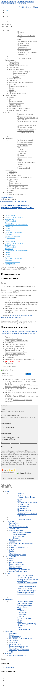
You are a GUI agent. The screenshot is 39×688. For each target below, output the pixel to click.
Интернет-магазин (15, 101)
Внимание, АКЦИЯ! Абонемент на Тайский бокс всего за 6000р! (21, 386)
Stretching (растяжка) (20, 73)
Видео (19, 38)
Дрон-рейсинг (14, 62)
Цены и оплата (10, 95)
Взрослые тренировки (25, 114)
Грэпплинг (13, 84)
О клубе (20, 34)
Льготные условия (15, 106)
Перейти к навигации (8, 2)
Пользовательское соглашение (28, 443)
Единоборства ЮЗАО (17, 187)
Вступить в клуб (23, 43)
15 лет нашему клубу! (12, 361)
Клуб (7, 30)
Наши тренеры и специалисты (23, 46)
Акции (11, 97)
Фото (19, 39)
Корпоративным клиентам (26, 129)
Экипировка (13, 179)
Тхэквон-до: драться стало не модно (19, 331)
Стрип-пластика (19, 75)
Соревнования (10, 357)
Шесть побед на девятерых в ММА (18, 333)
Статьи (11, 174)
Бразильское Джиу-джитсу (26, 162)
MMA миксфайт (15, 78)
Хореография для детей (17, 93)
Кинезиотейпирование (25, 133)
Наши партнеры (23, 51)
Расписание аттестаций (25, 131)
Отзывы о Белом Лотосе (26, 36)
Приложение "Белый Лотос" (27, 41)
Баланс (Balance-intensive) (22, 71)
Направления (9, 60)
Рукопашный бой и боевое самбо (21, 82)
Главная (3, 267)
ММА (19, 159)
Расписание (9, 138)
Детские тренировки (24, 116)
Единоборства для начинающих (20, 177)
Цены (11, 99)
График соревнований (25, 140)
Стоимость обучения (12, 350)
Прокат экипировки (24, 127)
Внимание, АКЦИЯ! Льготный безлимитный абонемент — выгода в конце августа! (20, 381)
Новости (20, 32)
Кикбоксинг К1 (23, 149)
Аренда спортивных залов (26, 125)
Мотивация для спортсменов (19, 108)
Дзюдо (11, 88)
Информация (9, 170)
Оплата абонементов (16, 103)
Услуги (7, 112)
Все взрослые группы (25, 142)
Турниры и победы (24, 58)
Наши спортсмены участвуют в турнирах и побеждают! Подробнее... (17, 206)
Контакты (8, 192)
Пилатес (16, 77)
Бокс (19, 147)
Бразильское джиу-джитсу (18, 86)
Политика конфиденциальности (10, 443)
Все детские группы (24, 144)
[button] (6, 25)
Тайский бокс (14, 67)
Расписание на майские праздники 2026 (19, 359)
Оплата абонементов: (8, 366)
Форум (11, 190)
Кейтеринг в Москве (8, 439)
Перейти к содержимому (25, 2)
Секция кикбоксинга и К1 (18, 65)
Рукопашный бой (23, 168)
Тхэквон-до (13, 80)
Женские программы (16, 69)
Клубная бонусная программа (19, 110)
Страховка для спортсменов (19, 188)
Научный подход (15, 175)
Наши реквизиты (15, 183)
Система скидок (15, 105)
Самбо (11, 90)
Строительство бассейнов (10, 437)
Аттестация (13, 172)
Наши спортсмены (24, 49)
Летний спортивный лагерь (15, 354)
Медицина (13, 181)
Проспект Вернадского (17, 194)
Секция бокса (14, 64)
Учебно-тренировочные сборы (16, 352)
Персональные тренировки (27, 121)
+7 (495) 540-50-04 (24, 7)
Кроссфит (12, 92)
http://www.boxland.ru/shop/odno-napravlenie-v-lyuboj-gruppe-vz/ (16, 316)
